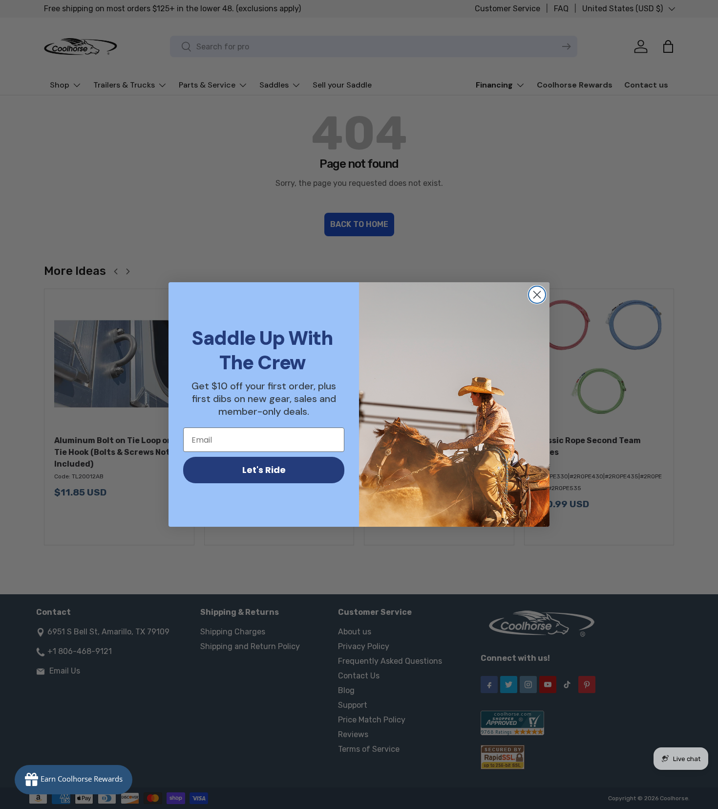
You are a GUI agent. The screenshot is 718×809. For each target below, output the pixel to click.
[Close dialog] (537, 294)
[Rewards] (73, 779)
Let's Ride (264, 470)
